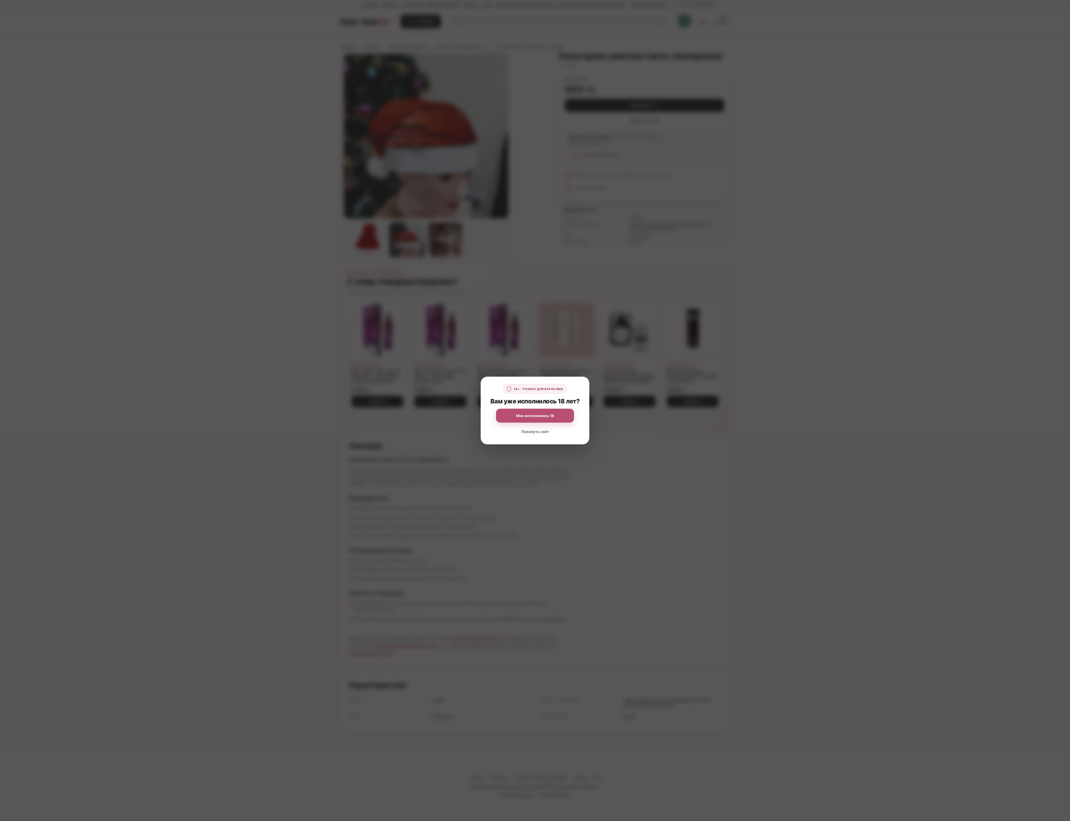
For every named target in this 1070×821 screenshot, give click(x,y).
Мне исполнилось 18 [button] (535, 415)
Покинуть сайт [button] (535, 431)
